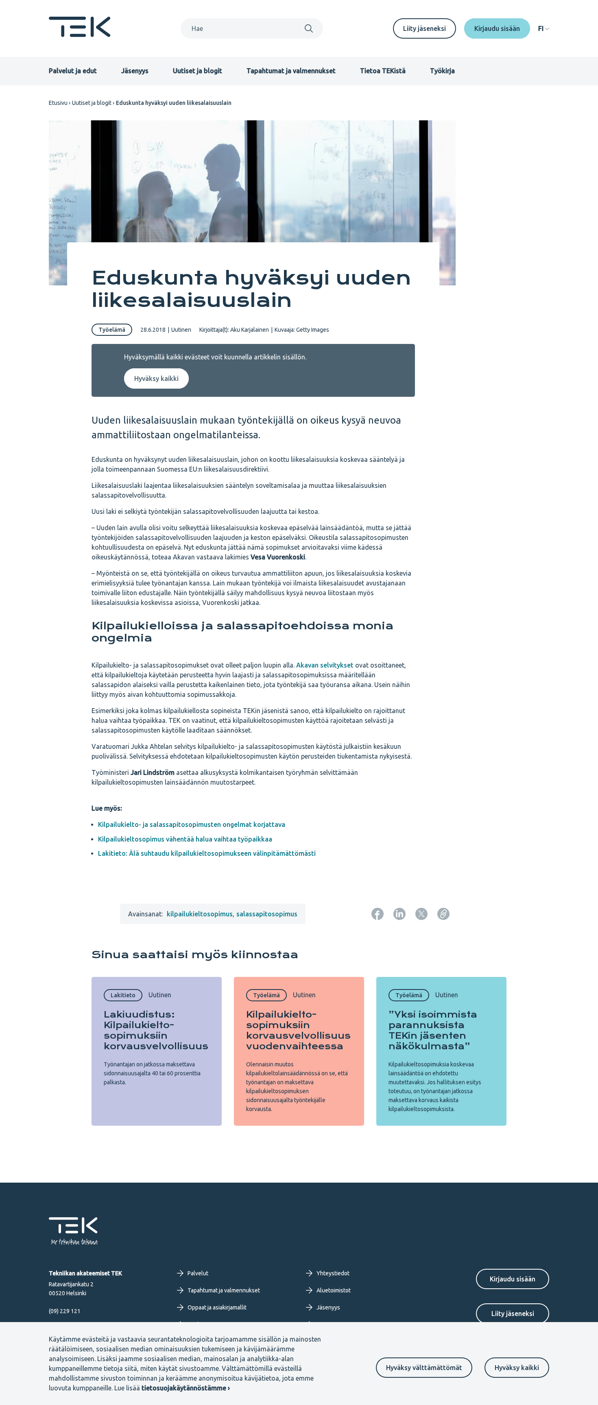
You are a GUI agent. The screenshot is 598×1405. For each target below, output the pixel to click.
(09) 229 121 (65, 1311)
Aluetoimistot (333, 1290)
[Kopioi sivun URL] (443, 914)
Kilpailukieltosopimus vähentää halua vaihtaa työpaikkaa (185, 839)
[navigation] (543, 28)
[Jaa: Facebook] (377, 914)
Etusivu (58, 103)
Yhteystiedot (332, 1273)
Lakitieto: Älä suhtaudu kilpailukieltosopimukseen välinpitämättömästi (207, 853)
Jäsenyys (134, 70)
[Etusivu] (80, 34)
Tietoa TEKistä (383, 70)
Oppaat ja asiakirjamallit (217, 1307)
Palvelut (198, 1273)
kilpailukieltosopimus (200, 914)
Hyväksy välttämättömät (424, 1367)
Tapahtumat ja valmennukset (291, 70)
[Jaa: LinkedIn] (399, 914)
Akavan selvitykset (325, 665)
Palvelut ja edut (73, 70)
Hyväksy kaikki (517, 1367)
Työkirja (442, 70)
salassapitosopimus (266, 914)
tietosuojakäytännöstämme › (186, 1388)
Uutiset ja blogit (197, 70)
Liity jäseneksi (424, 28)
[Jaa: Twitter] (421, 914)
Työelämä (111, 329)
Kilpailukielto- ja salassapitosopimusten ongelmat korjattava (191, 824)
